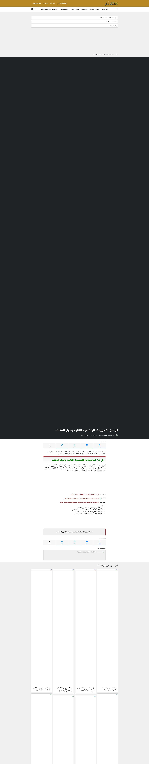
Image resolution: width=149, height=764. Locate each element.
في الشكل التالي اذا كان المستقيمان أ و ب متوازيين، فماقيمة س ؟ (82, 498)
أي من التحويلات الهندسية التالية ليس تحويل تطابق (85, 494)
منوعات (82, 435)
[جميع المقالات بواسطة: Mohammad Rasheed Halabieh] (100, 555)
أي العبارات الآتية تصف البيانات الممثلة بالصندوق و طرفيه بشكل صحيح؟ (79, 502)
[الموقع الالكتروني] (94, 555)
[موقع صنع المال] (111, 3)
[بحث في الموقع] (32, 9)
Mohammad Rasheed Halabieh (106, 435)
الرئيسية (116, 54)
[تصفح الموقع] (117, 9)
